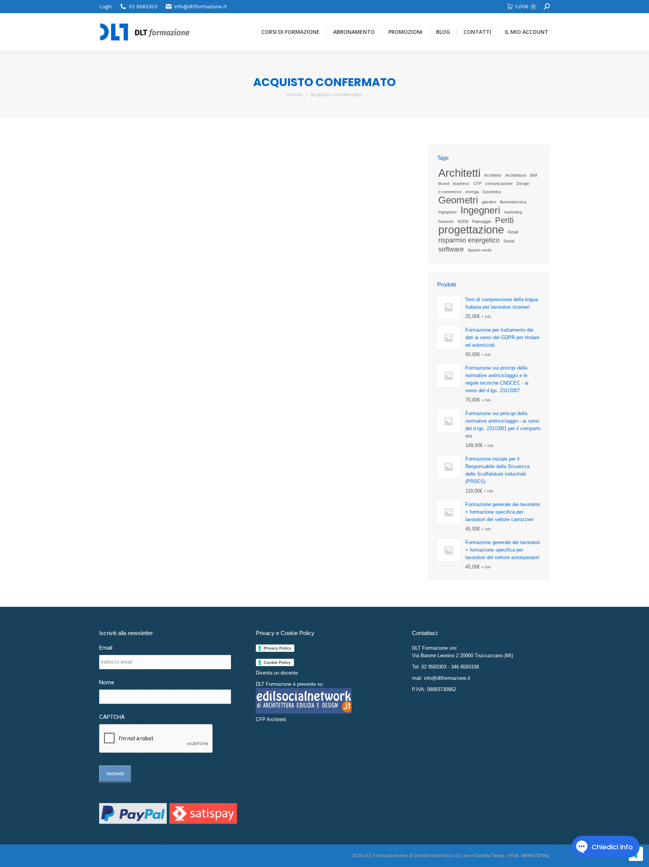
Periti (504, 220)
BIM (533, 175)
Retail (513, 232)
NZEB (462, 221)
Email (108, 647)
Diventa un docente (277, 673)
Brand (443, 183)
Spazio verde (480, 250)
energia (472, 191)
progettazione (471, 229)
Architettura (515, 175)
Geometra (492, 191)
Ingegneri (480, 210)
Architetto (492, 175)
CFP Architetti (271, 719)
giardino (489, 202)
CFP (477, 183)
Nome (106, 682)
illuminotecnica (513, 202)
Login (105, 6)
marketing (513, 212)
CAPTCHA (112, 717)
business (461, 183)
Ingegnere (447, 212)
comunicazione (499, 183)
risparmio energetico (469, 240)
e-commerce (450, 191)
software (451, 249)
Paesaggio (481, 221)
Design (522, 183)
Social (508, 241)
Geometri (458, 200)
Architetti (459, 173)
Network (446, 221)
